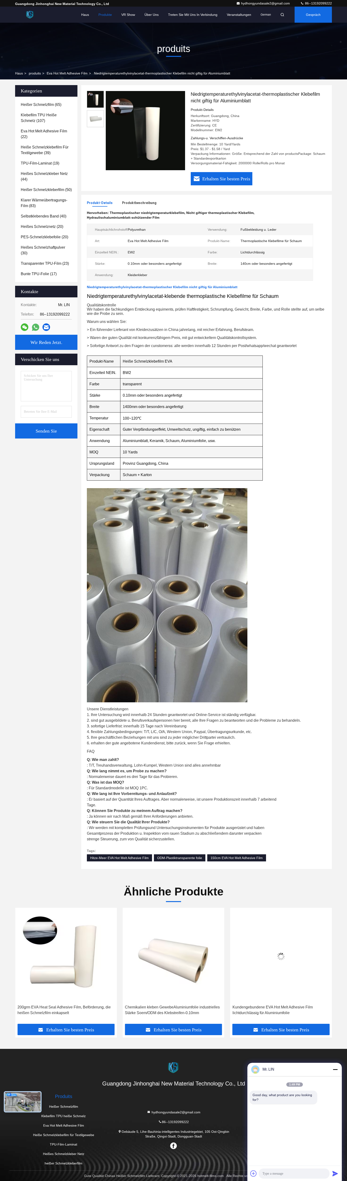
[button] (23, 967)
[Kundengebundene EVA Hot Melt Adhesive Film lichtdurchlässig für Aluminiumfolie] (173, 956)
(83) (44, 203)
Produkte (105, 15)
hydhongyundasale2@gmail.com (266, 3)
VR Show (128, 15)
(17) (39, 274)
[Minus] (335, 1069)
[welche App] (35, 327)
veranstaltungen (239, 15)
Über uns (151, 15)
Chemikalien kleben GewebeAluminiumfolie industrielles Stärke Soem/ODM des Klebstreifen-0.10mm (64, 1010)
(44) (44, 176)
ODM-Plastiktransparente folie (179, 858)
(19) (40, 163)
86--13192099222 (318, 3)
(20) (42, 227)
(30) (43, 250)
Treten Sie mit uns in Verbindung (192, 15)
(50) (46, 190)
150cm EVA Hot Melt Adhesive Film (237, 858)
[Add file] (253, 1173)
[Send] (335, 1173)
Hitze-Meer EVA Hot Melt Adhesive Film (119, 858)
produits (35, 73)
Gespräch (313, 15)
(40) (43, 216)
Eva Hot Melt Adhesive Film (67, 73)
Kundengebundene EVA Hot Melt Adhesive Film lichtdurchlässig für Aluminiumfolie (165, 1010)
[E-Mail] (46, 327)
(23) (45, 263)
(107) (39, 118)
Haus (85, 15)
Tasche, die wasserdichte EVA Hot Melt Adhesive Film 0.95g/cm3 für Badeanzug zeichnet (278, 1010)
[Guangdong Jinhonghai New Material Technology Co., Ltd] (30, 14)
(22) (44, 134)
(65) (41, 105)
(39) (44, 150)
